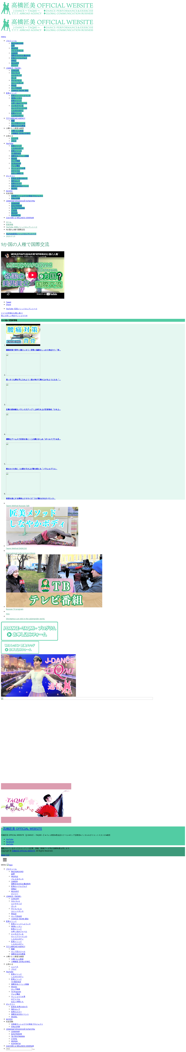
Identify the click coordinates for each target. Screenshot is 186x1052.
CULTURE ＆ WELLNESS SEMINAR (20, 217)
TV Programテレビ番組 (16, 164)
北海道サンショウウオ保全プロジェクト (27, 196)
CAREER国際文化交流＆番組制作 (21, 54)
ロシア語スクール (18, 123)
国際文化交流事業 (18, 126)
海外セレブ (15, 181)
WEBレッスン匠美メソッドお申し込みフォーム (19, 100)
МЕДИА (14, 213)
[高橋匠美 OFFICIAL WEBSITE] (47, 13)
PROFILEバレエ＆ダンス (17, 49)
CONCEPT (15, 70)
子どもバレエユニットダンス (17, 81)
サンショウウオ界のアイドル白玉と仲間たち (18, 171)
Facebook (10, 841)
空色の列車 (15, 198)
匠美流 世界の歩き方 (19, 178)
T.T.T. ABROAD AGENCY (15, 118)
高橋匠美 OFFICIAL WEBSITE (23, 851)
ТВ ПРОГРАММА (18, 208)
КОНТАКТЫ (16, 215)
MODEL (14, 188)
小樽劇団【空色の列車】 (21, 133)
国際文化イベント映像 (20, 156)
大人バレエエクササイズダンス (16, 75)
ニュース (14, 138)
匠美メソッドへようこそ (21, 95)
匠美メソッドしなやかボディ (17, 114)
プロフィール (11, 41)
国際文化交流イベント (20, 186)
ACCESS (9, 191)
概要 (13, 120)
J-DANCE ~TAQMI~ (13, 68)
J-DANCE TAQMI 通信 (19, 90)
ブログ (13, 141)
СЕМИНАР (15, 203)
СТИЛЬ (14, 210)
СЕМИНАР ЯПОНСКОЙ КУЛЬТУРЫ (20, 201)
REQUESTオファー (15, 64)
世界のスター (16, 183)
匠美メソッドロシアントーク (24, 234)
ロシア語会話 (16, 88)
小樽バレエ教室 (17, 131)
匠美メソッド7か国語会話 (16, 152)
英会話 (13, 85)
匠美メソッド (11, 93)
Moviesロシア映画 (15, 159)
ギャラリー (10, 176)
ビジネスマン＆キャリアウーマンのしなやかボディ (19, 108)
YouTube (9, 143)
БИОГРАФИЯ (16, 205)
